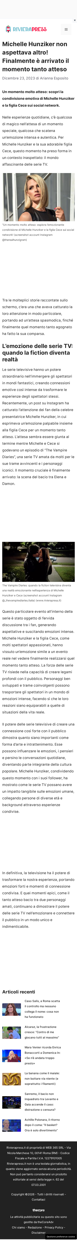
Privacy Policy (54, 1227)
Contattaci (38, 1199)
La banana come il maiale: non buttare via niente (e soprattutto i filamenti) (42, 1078)
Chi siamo (18, 1227)
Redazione (35, 1227)
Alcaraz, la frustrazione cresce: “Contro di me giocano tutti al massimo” (42, 1032)
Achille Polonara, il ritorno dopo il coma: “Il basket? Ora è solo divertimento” (42, 1125)
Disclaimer (39, 1232)
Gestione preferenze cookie (61, 1236)
